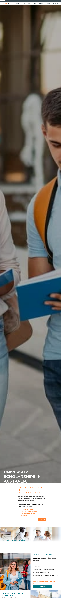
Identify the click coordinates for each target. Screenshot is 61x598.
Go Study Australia (8, 0)
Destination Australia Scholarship (30, 511)
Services (17, 3)
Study (24, 3)
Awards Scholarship (26, 515)
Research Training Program (28, 513)
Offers (48, 3)
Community (41, 3)
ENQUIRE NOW (42, 519)
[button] (59, 1)
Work (29, 3)
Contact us (55, 3)
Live (35, 3)
